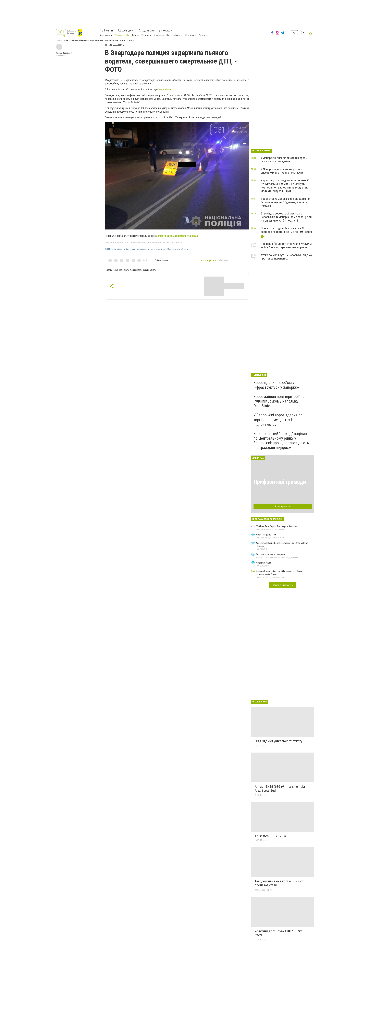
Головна (59, 40)
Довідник (128, 30)
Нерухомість (190, 35)
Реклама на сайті (122, 35)
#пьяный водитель (156, 249)
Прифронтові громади (280, 481)
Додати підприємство (282, 585)
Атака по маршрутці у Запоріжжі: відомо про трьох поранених (286, 256)
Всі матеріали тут (282, 506)
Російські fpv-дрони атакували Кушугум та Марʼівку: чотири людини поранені (286, 245)
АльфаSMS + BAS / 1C (270, 836)
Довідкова (159, 35)
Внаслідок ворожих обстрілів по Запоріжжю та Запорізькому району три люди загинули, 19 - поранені (286, 217)
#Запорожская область (177, 249)
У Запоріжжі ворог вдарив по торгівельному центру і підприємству (278, 420)
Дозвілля (149, 30)
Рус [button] (294, 32)
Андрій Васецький (64, 53)
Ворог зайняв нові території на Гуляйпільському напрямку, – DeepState (279, 401)
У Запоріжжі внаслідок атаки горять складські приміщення (284, 159)
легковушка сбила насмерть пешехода (177, 235)
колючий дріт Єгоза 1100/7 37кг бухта (278, 933)
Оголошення (204, 35)
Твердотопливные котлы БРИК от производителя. (279, 883)
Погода (135, 35)
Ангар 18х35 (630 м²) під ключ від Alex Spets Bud (280, 789)
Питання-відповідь (174, 35)
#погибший (117, 249)
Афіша (167, 30)
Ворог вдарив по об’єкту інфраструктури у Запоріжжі (277, 385)
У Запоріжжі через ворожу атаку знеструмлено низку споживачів (282, 170)
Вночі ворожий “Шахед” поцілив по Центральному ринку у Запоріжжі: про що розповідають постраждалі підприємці (281, 440)
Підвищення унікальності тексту (278, 741)
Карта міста (146, 35)
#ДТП (108, 249)
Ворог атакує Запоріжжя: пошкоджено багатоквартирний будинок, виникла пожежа (285, 202)
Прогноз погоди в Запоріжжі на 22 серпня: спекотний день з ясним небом (286, 230)
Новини (109, 30)
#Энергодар (129, 249)
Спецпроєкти (106, 35)
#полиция (141, 249)
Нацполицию (165, 89)
